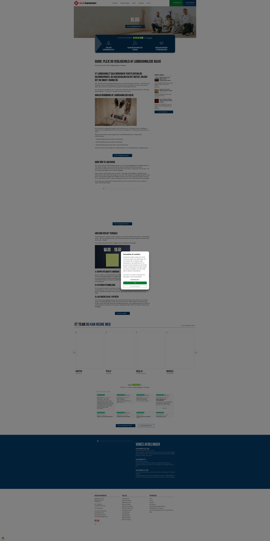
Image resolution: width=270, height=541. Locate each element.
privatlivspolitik (138, 276)
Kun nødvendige (135, 286)
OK (135, 283)
